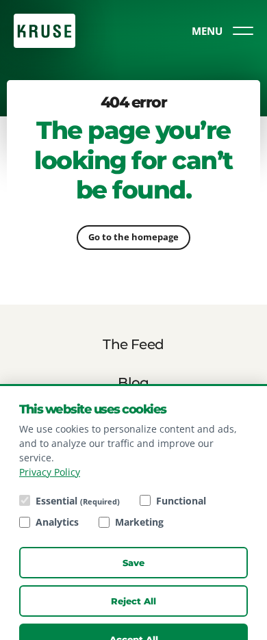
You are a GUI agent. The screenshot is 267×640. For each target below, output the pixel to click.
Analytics (57, 521)
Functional (181, 500)
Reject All (133, 601)
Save (133, 562)
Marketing (139, 521)
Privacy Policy (49, 471)
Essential (78, 500)
